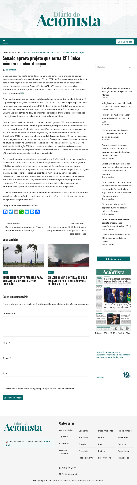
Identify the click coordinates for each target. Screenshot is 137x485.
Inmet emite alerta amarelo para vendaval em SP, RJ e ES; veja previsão (23, 280)
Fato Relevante (86, 457)
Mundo (101, 437)
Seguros (122, 444)
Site (5, 373)
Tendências (123, 457)
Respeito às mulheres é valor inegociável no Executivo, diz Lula (116, 118)
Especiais (83, 451)
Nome (6, 343)
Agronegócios (66, 430)
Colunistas (64, 443)
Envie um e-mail (69, 474)
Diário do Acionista (63, 452)
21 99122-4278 (68, 468)
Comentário (9, 313)
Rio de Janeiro (125, 430)
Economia (83, 430)
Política (101, 451)
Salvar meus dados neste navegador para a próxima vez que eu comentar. (40, 388)
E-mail (7, 358)
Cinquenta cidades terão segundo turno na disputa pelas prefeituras (115, 207)
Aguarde (63, 436)
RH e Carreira (104, 457)
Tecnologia (123, 451)
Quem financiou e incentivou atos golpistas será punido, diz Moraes (117, 91)
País (5, 272)
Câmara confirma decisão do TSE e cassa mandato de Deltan (116, 238)
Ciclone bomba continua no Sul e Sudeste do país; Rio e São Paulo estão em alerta (67, 280)
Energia (82, 444)
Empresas (83, 437)
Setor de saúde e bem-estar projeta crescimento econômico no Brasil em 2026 (116, 223)
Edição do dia (125, 41)
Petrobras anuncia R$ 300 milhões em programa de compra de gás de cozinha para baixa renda (66, 230)
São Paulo (123, 437)
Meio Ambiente (105, 430)
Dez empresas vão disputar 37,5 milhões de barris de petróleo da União (115, 133)
